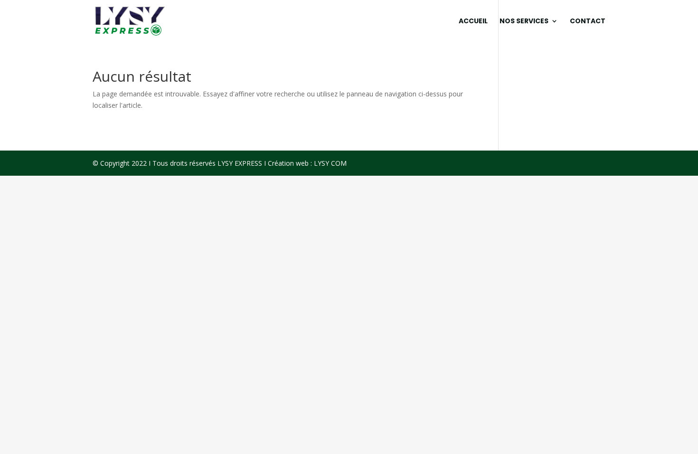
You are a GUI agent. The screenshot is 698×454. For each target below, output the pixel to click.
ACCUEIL (473, 22)
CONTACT (587, 22)
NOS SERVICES (524, 22)
